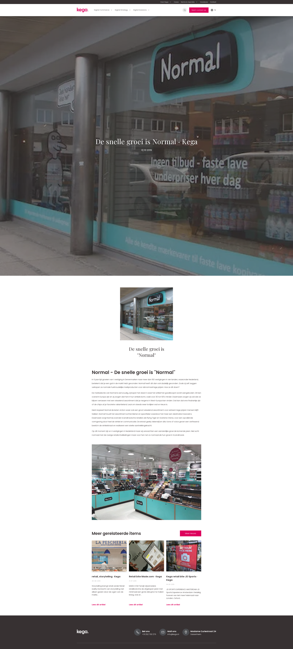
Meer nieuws (190, 533)
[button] (166, 2)
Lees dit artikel (98, 604)
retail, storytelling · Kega (106, 576)
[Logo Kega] (82, 637)
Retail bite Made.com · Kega (145, 576)
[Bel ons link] (137, 635)
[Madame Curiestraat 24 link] (185, 635)
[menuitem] (166, 2)
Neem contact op (199, 10)
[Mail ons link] (162, 635)
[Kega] (82, 11)
